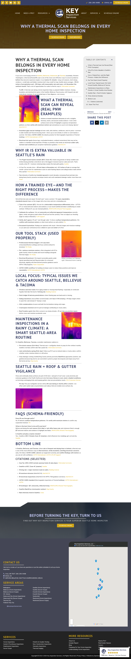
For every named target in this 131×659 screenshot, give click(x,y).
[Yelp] (18, 2)
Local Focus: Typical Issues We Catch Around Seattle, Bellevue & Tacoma (99, 84)
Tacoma (62, 76)
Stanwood (53, 76)
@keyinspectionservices (14, 606)
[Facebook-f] (6, 2)
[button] (112, 60)
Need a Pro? (29, 13)
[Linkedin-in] (14, 2)
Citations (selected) (96, 102)
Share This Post (94, 105)
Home (17, 13)
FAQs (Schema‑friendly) (95, 96)
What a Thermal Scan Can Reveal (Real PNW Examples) (100, 66)
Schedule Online (111, 13)
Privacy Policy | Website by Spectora (88, 656)
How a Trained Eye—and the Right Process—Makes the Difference (98, 76)
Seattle (40, 76)
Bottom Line (92, 99)
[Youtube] (10, 2)
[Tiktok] (2, 2)
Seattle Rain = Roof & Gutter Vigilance (100, 93)
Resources (42, 13)
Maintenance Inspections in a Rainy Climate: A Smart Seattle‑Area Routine (100, 89)
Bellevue (46, 76)
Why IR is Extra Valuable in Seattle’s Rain (99, 71)
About (84, 13)
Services (94, 13)
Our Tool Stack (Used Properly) (97, 80)
